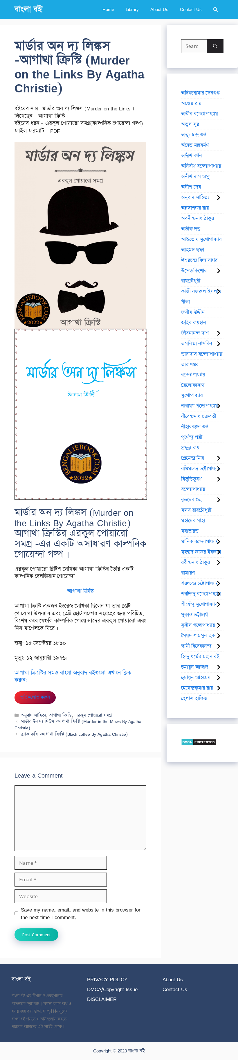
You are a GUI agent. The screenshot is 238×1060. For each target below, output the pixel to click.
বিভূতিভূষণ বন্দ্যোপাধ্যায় (193, 484)
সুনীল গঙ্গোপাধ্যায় (198, 625)
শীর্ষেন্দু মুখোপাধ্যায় (199, 604)
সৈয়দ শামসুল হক (198, 635)
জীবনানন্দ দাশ (195, 333)
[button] (215, 9)
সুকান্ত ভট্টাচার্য (194, 614)
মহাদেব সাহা (193, 520)
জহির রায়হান (193, 322)
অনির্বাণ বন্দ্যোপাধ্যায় (201, 166)
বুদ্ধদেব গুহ (191, 499)
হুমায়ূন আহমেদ (196, 677)
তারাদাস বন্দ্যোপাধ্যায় (201, 354)
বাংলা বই (28, 9)
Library (132, 9)
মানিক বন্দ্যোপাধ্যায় (200, 541)
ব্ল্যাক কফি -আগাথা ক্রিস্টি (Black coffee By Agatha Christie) (74, 734)
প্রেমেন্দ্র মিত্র (192, 458)
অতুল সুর (190, 124)
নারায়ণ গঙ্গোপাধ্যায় (199, 405)
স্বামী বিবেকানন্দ (196, 646)
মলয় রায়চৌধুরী (196, 510)
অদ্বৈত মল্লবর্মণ (195, 145)
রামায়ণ (188, 573)
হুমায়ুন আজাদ (194, 667)
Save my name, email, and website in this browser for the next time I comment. (80, 913)
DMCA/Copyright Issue (112, 989)
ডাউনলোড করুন (35, 697)
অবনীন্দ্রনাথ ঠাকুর (197, 218)
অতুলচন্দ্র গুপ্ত (193, 134)
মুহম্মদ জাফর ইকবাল (201, 552)
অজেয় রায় (191, 103)
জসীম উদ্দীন (193, 312)
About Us (159, 9)
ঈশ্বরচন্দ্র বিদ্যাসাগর (199, 260)
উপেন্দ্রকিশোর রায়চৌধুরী (194, 275)
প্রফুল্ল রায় (190, 447)
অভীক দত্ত (190, 228)
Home (108, 9)
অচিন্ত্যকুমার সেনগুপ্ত (200, 92)
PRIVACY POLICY (107, 979)
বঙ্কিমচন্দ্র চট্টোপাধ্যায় (201, 468)
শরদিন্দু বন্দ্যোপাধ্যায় (201, 593)
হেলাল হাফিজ (194, 698)
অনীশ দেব (191, 187)
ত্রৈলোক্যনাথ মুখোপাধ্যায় (192, 390)
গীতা (185, 301)
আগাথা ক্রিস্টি (60, 715)
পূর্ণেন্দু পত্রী (191, 437)
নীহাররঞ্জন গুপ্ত (194, 426)
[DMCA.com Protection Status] (198, 744)
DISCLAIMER (102, 999)
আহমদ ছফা (192, 249)
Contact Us (191, 9)
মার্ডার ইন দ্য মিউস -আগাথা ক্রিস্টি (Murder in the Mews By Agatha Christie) (78, 724)
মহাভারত (190, 531)
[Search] (215, 46)
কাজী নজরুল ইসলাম (201, 291)
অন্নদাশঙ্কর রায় (195, 208)
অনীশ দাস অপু (195, 176)
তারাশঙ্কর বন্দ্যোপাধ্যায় (193, 369)
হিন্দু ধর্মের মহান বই (200, 656)
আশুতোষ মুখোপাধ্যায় (201, 239)
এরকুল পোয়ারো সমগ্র (93, 715)
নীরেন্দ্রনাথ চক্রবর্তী (198, 416)
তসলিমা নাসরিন (196, 343)
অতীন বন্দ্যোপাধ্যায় (199, 113)
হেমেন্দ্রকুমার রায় (197, 688)
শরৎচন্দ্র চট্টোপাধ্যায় (200, 583)
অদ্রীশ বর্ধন (191, 155)
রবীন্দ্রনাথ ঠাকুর (195, 562)
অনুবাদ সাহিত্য (33, 715)
